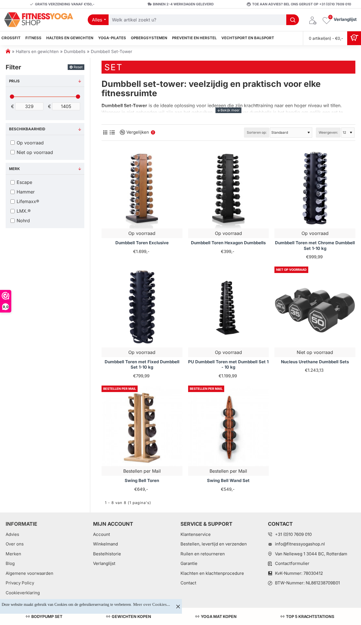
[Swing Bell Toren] (142, 426)
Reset (78, 67)
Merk (14, 168)
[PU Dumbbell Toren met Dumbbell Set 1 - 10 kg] (228, 307)
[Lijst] (112, 132)
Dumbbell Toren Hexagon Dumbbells (228, 242)
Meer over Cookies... (151, 604)
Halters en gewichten (37, 51)
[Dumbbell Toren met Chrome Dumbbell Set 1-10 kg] (314, 188)
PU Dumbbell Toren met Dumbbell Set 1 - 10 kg (228, 364)
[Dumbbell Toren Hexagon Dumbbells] (228, 188)
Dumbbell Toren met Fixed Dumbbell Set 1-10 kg (142, 364)
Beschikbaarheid (27, 129)
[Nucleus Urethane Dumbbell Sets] (314, 307)
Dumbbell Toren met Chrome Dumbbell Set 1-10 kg (315, 245)
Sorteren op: (257, 132)
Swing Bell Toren (142, 480)
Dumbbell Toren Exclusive (142, 242)
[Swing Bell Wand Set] (228, 426)
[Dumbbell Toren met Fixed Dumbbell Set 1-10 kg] (142, 307)
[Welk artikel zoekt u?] (292, 19)
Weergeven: (328, 132)
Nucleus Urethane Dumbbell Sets (315, 361)
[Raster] (105, 132)
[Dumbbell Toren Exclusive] (142, 188)
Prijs (14, 81)
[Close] (178, 606)
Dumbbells (74, 51)
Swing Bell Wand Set (228, 480)
